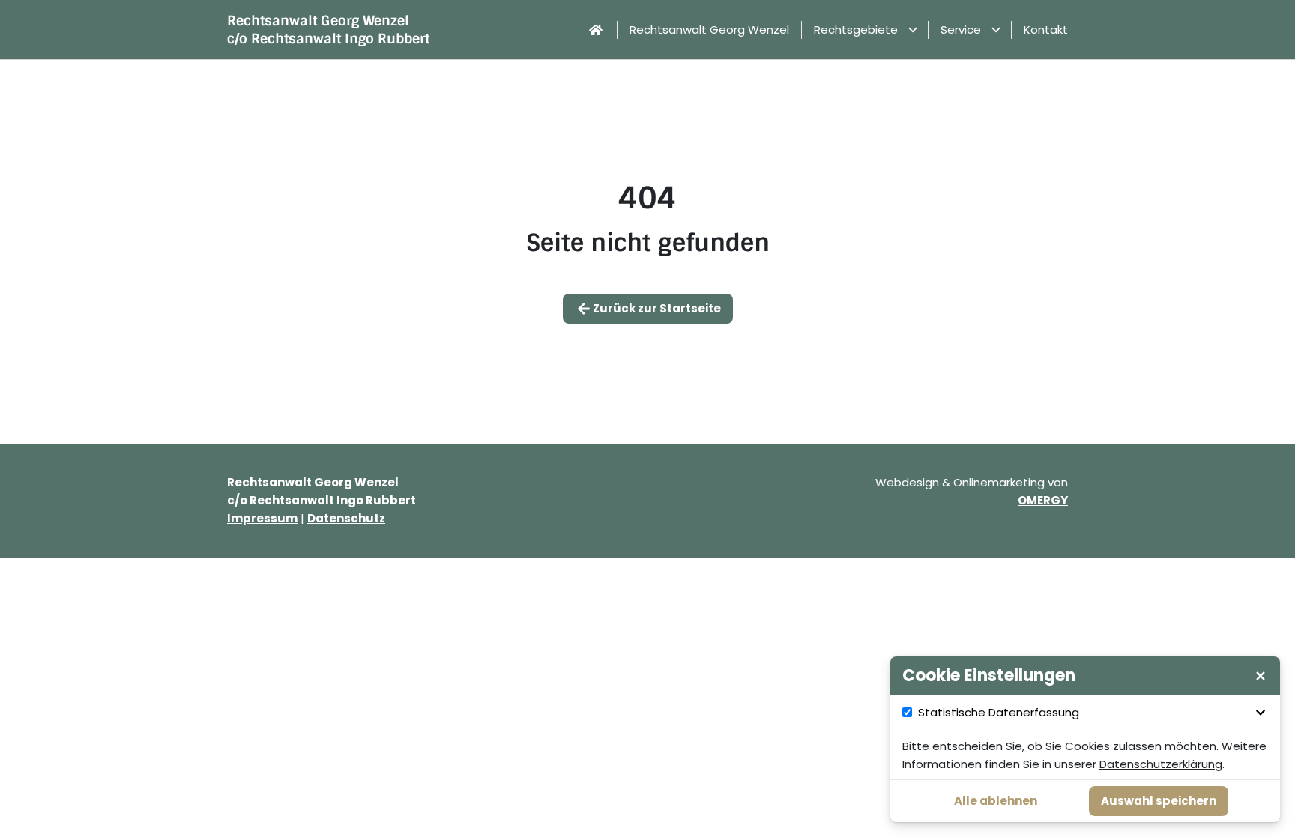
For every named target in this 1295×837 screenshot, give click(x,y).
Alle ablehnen (995, 801)
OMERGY (1043, 500)
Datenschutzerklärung (1160, 764)
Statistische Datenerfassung (998, 712)
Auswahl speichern (1158, 801)
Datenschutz (346, 518)
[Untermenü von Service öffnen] (996, 30)
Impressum (262, 518)
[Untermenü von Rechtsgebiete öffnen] (913, 30)
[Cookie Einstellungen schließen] (1260, 676)
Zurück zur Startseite (657, 308)
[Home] (596, 30)
